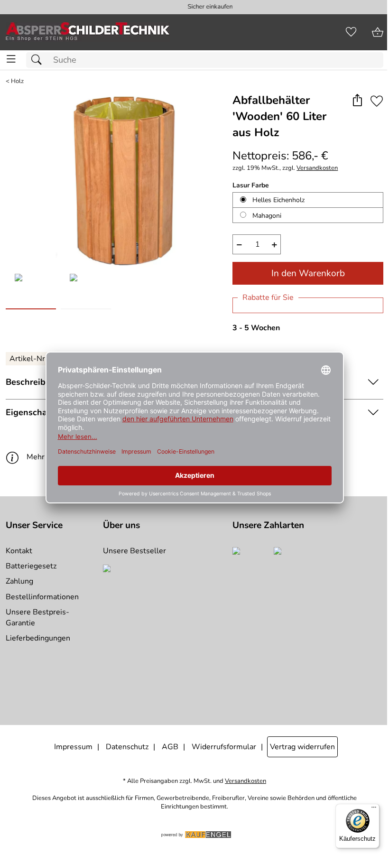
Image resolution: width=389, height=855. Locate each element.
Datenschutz (127, 747)
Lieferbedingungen (38, 638)
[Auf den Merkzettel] (377, 101)
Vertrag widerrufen (302, 747)
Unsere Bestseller (134, 551)
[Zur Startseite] (88, 32)
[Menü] (374, 809)
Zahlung (19, 581)
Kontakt (19, 551)
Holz (17, 81)
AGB (170, 747)
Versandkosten (317, 168)
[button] (357, 101)
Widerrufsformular (224, 747)
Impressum (73, 747)
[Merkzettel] (351, 32)
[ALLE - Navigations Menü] (11, 59)
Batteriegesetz (31, 566)
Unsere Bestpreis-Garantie (37, 617)
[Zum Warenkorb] (377, 32)
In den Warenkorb (308, 273)
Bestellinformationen (42, 597)
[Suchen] (39, 60)
